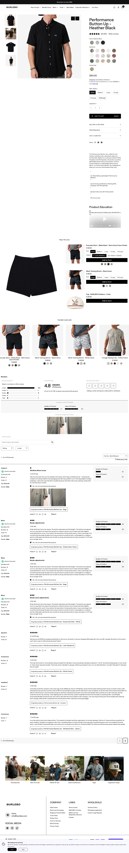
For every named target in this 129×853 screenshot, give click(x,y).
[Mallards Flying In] (108, 61)
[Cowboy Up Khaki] (91, 69)
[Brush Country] (103, 50)
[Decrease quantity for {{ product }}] (91, 108)
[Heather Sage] (91, 61)
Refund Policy (54, 823)
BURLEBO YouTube (75, 810)
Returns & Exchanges (57, 810)
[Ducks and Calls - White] (108, 50)
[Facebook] (95, 142)
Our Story (95, 7)
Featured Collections (82, 7)
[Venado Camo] (103, 61)
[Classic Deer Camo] (91, 42)
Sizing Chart (54, 818)
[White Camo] (97, 42)
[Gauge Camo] (114, 50)
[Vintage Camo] (91, 50)
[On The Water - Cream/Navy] (103, 55)
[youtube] (7, 828)
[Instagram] (12, 828)
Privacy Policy (54, 826)
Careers (71, 817)
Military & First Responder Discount (75, 813)
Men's (54, 7)
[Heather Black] (103, 42)
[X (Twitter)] (98, 142)
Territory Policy (92, 807)
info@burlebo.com (19, 816)
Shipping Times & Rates (57, 813)
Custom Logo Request (95, 813)
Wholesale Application (95, 810)
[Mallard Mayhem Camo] (114, 61)
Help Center (54, 807)
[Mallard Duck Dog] (97, 61)
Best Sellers (70, 7)
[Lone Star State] (91, 55)
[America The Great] (97, 50)
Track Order (54, 815)
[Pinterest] (101, 142)
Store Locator (73, 807)
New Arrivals (35, 7)
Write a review (113, 34)
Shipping (92, 79)
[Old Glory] (97, 55)
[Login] (118, 7)
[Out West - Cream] (108, 55)
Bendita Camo (46, 7)
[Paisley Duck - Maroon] (114, 55)
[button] (73, 18)
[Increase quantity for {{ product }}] (99, 108)
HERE (70, 2)
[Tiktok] (17, 828)
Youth (61, 7)
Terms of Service (55, 821)
